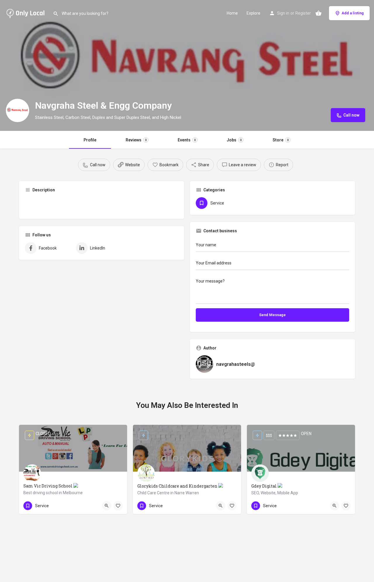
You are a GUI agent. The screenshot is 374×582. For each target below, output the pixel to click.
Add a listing (353, 13)
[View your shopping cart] (318, 13)
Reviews (136, 140)
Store (281, 140)
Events (187, 140)
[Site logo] (26, 12)
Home (232, 13)
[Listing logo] (17, 110)
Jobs (234, 140)
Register (303, 13)
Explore (253, 13)
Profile (90, 140)
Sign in (283, 13)
